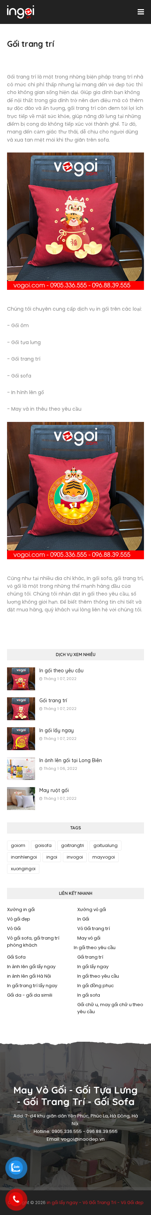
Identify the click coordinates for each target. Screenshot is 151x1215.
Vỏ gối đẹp (18, 919)
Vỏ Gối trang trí (93, 928)
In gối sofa (88, 995)
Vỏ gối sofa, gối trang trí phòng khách (33, 941)
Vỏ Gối (14, 928)
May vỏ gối (88, 938)
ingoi (51, 857)
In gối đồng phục (95, 985)
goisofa (43, 845)
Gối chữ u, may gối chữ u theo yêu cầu (110, 1008)
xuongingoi (23, 869)
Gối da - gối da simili (29, 995)
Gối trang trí (53, 700)
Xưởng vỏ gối (91, 909)
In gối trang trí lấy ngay (32, 985)
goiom (18, 845)
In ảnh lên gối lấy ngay (31, 966)
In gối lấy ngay (56, 730)
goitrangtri (72, 845)
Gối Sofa (16, 957)
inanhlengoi (24, 857)
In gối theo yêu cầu (61, 670)
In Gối (83, 919)
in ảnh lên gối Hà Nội (29, 976)
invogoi (75, 857)
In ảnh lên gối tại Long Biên (70, 760)
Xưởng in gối (21, 909)
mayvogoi (103, 857)
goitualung (105, 845)
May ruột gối (54, 790)
